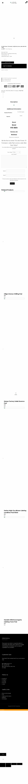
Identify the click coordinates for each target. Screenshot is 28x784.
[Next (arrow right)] (8, 766)
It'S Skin (3, 91)
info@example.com (7, 663)
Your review (14, 154)
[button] (14, 66)
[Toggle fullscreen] (14, 764)
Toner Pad (21, 90)
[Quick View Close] (3, 759)
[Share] (8, 764)
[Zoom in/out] (19, 764)
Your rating (10, 152)
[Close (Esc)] (2, 764)
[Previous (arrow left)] (2, 766)
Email (4, 175)
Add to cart (8, 62)
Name (4, 170)
